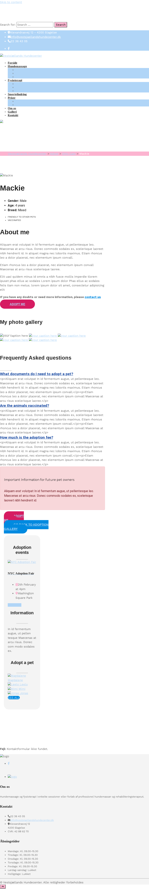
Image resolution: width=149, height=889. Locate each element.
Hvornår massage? (28, 69)
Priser (12, 97)
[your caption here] (43, 335)
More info (14, 605)
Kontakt (13, 115)
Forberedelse (24, 73)
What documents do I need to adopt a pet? (36, 374)
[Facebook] (9, 48)
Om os (12, 108)
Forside (12, 62)
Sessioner (21, 76)
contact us (93, 297)
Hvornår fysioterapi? (29, 83)
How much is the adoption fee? (26, 437)
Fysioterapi (15, 80)
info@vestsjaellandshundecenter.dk (36, 37)
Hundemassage (17, 66)
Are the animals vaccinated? (24, 405)
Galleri (12, 111)
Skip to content (11, 2)
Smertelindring (17, 94)
